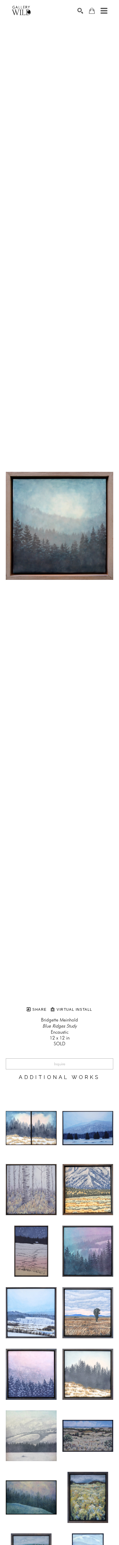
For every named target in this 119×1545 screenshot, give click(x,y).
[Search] (80, 11)
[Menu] (104, 11)
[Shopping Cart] (92, 11)
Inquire (59, 1064)
